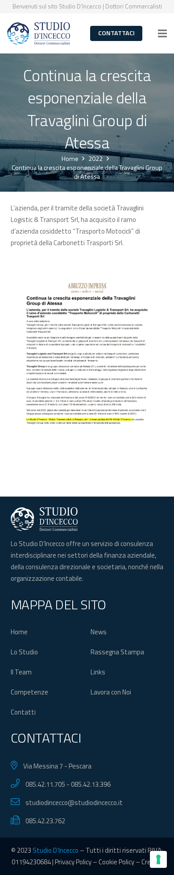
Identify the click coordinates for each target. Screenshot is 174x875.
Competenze (29, 692)
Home (19, 632)
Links (98, 672)
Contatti (23, 712)
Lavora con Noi (111, 692)
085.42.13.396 (91, 784)
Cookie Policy (116, 862)
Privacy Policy (73, 862)
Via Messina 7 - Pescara (57, 766)
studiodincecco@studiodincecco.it (74, 802)
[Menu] (162, 33)
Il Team (21, 672)
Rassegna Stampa (117, 652)
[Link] (38, 33)
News (99, 632)
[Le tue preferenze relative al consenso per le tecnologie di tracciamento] (158, 859)
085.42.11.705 (45, 784)
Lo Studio (24, 652)
